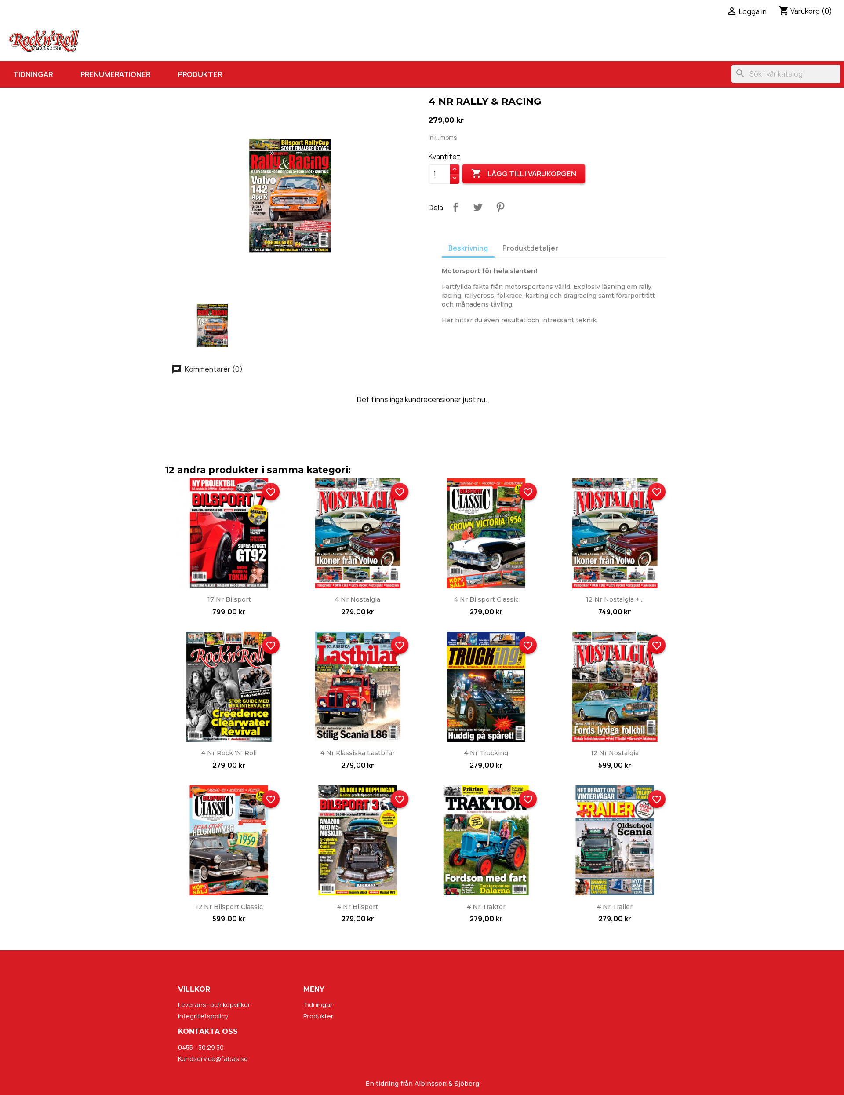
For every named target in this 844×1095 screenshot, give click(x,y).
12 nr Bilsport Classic (229, 907)
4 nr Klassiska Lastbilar (357, 753)
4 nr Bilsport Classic (486, 599)
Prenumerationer (115, 74)
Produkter (200, 74)
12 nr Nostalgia (615, 753)
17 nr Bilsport (229, 599)
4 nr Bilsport (357, 907)
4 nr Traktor (486, 907)
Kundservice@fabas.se (213, 1059)
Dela (455, 207)
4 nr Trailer (615, 907)
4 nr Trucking (486, 753)
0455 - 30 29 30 (201, 1047)
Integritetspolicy (203, 1016)
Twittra (478, 207)
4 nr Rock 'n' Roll (229, 753)
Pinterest (500, 207)
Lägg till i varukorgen (523, 173)
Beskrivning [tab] (468, 248)
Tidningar (33, 74)
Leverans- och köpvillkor (214, 1004)
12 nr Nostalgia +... (615, 599)
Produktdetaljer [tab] (530, 248)
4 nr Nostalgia (357, 599)
